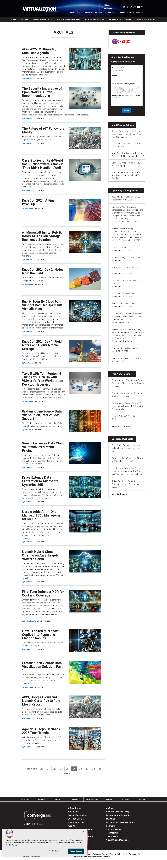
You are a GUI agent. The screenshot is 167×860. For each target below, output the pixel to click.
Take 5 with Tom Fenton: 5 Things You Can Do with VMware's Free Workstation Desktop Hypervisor (42, 379)
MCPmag (110, 819)
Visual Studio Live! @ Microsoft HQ (127, 358)
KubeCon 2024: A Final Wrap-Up (38, 202)
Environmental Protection (118, 815)
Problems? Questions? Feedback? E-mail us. (92, 856)
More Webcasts (119, 494)
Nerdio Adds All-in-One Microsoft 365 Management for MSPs (42, 515)
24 (67, 768)
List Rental (125, 799)
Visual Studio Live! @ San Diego (125, 197)
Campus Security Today (117, 811)
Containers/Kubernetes (42, 19)
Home (72, 13)
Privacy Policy (129, 84)
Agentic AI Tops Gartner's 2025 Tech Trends (41, 731)
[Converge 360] (37, 816)
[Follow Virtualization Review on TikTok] (130, 7)
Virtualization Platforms (120, 19)
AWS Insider (73, 811)
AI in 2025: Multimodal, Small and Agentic (39, 51)
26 (80, 768)
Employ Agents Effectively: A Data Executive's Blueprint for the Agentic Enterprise (127, 383)
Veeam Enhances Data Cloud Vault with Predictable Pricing (43, 446)
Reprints (109, 799)
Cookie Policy (92, 854)
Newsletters (100, 13)
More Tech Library (120, 426)
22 (54, 768)
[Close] (83, 831)
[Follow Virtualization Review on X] (127, 7)
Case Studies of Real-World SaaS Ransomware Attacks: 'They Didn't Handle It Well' (42, 164)
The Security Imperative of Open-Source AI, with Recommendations (42, 92)
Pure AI (71, 826)
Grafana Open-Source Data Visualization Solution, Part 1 (42, 666)
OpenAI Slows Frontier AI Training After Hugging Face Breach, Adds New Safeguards (126, 134)
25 (74, 768)
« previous (31, 768)
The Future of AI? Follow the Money (43, 130)
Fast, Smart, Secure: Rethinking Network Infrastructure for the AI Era (126, 448)
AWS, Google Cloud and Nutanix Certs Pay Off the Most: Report (41, 700)
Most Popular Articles (123, 125)
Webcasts (89, 13)
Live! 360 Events (76, 819)
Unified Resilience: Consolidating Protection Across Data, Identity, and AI (126, 484)
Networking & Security (94, 19)
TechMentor (112, 833)
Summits (130, 13)
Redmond (110, 826)
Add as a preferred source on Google (110, 7)
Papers (79, 13)
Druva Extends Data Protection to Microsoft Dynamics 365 (40, 481)
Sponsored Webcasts (122, 439)
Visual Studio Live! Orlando (123, 303)
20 (41, 768)
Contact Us (25, 799)
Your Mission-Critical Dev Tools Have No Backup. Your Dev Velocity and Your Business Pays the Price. (127, 471)
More (138, 12)
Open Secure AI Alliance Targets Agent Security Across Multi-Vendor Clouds (127, 175)
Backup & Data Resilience (146, 19)
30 (57, 773)
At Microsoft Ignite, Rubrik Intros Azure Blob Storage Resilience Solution (42, 236)
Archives (58, 799)
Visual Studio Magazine (117, 840)
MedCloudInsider (76, 822)
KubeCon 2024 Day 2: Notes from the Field (43, 271)
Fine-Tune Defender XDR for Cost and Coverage (43, 593)
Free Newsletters (92, 799)
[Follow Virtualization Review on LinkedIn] (124, 7)
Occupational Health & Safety (120, 822)
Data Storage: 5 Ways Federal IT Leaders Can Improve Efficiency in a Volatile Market (127, 406)
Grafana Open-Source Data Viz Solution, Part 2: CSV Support (42, 415)
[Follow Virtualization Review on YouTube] (138, 7)
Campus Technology (77, 815)
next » (66, 773)
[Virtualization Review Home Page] (40, 10)
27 (87, 768)
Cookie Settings (55, 851)
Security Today (113, 829)
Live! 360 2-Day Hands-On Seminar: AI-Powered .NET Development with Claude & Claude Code (127, 316)
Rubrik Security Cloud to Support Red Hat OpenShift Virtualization (42, 305)
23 (61, 768)
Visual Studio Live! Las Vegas (124, 348)
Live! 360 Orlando (119, 247)
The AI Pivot (112, 836)
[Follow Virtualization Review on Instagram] (134, 7)
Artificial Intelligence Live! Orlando (126, 257)
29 (100, 768)
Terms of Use (107, 854)
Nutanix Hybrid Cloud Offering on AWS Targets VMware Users (40, 555)
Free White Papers (121, 374)
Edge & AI (24, 19)
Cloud (13, 19)
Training (121, 13)
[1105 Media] (33, 824)
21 (48, 768)
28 (93, 768)
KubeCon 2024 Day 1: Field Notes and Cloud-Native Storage (42, 345)
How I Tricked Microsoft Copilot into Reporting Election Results (40, 634)
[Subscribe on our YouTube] (119, 43)
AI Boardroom (74, 808)
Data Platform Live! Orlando (123, 293)
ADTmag (110, 808)
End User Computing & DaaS (68, 19)
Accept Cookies (76, 851)
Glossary (142, 799)
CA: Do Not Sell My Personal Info (126, 854)
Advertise (112, 13)
